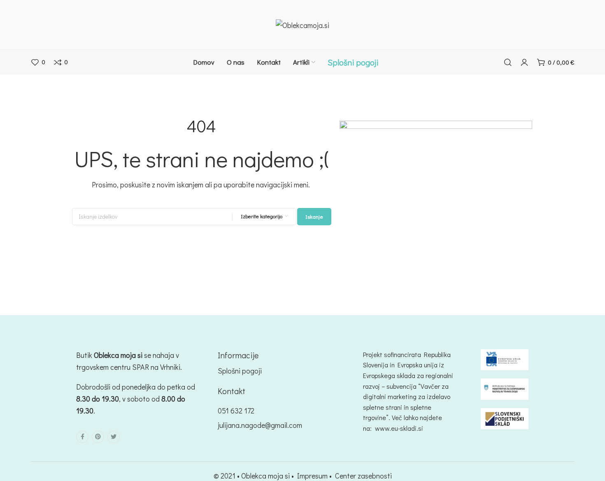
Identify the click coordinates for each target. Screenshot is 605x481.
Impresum (312, 476)
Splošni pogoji (240, 371)
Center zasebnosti (363, 476)
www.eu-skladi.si (399, 428)
